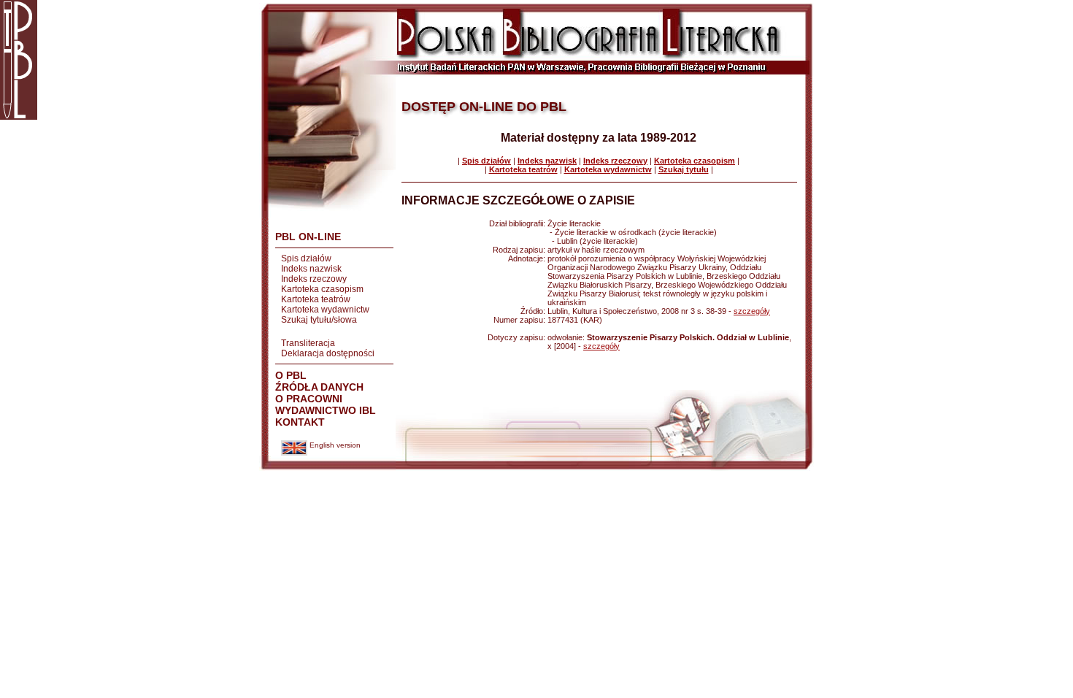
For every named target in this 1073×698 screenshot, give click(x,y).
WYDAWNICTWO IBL (325, 410)
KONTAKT (300, 422)
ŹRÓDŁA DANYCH (319, 387)
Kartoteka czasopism (322, 289)
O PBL (291, 375)
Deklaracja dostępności (327, 353)
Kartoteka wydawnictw (325, 309)
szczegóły (752, 311)
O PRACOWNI (308, 398)
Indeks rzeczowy (314, 279)
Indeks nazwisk (311, 269)
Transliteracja (308, 343)
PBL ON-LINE (308, 236)
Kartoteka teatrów (315, 299)
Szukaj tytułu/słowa (319, 320)
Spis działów (306, 258)
